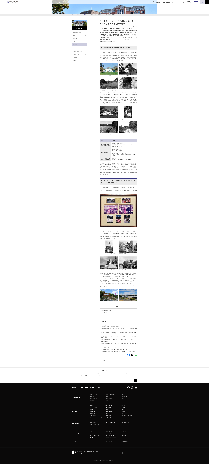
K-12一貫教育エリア (109, 433)
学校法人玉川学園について (111, 394)
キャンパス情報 (175, 2)
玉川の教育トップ (93, 405)
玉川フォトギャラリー (126, 435)
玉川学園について (152, 2)
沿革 (107, 396)
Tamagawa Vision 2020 (102, 375)
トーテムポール (105, 312)
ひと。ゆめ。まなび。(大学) (127, 415)
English (196, 2)
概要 (123, 394)
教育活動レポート (100, 373)
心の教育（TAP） (93, 411)
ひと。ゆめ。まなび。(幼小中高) (96, 417)
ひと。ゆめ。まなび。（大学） (121, 373)
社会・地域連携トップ (94, 422)
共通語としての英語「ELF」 (95, 409)
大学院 (86, 387)
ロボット (107, 413)
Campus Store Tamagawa (111, 437)
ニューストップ (93, 441)
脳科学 (123, 413)
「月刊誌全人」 (109, 417)
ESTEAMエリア (93, 433)
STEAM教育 (124, 407)
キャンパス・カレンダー (110, 428)
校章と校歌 (92, 396)
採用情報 (107, 400)
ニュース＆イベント (109, 441)
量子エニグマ (92, 413)
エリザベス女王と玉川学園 (107, 315)
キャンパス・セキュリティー (127, 428)
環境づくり (124, 431)
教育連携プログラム (125, 422)
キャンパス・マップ (93, 431)
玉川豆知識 (92, 400)
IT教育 (123, 409)
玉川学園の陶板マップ (110, 435)
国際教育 (107, 409)
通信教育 (92, 387)
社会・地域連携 (166, 2)
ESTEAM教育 (108, 407)
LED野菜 (123, 411)
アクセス (91, 437)
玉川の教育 (158, 2)
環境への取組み (93, 415)
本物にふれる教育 (109, 411)
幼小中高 (74, 387)
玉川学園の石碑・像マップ (95, 435)
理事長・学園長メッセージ (111, 398)
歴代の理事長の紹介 (93, 398)
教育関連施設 (124, 433)
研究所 (98, 387)
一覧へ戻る (103, 360)
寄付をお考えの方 (188, 2)
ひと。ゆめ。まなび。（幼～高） (86, 375)
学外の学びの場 (109, 431)
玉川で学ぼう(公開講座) (110, 422)
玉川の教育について (109, 405)
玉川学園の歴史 (85, 14)
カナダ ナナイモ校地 (106, 310)
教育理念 (81, 373)
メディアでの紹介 (125, 441)
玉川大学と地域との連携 (94, 424)
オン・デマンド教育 (93, 407)
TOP (73, 14)
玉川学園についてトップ (94, 394)
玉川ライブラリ (125, 398)
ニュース (182, 2)
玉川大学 (80, 387)
